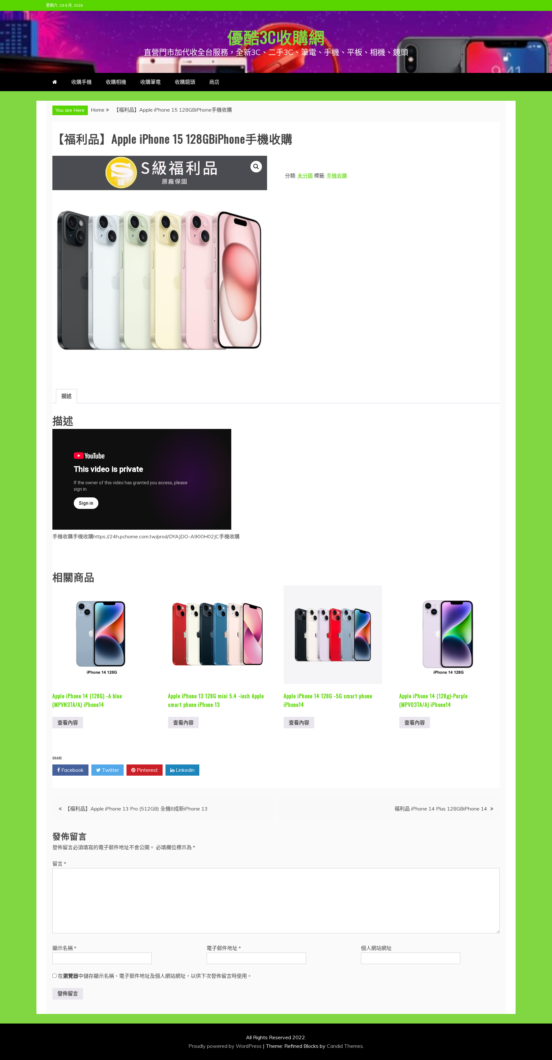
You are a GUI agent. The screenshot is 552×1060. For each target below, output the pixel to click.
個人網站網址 (376, 948)
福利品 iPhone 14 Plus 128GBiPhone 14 (441, 808)
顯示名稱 (64, 948)
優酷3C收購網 (276, 36)
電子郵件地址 (224, 948)
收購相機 (116, 82)
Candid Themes (345, 1046)
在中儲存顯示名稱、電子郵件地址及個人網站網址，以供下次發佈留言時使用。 (155, 976)
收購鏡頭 (185, 82)
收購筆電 (150, 82)
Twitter (110, 770)
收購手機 (81, 82)
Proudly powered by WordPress (225, 1046)
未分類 (305, 175)
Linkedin (184, 770)
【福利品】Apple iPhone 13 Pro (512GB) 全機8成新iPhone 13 (136, 808)
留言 (59, 863)
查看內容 (67, 722)
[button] (256, 166)
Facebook (72, 770)
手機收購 (336, 175)
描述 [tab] (66, 396)
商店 (214, 82)
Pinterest (146, 770)
